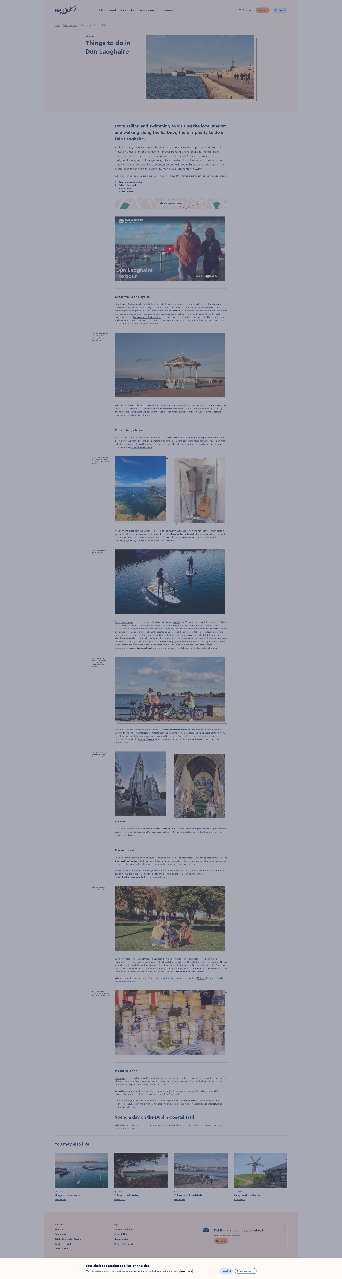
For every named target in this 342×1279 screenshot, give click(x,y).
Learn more (186, 1270)
